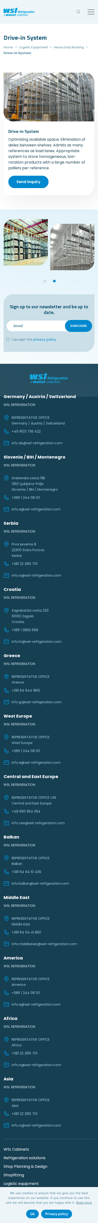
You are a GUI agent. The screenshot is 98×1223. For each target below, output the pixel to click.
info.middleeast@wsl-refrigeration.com (44, 944)
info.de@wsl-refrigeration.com (37, 443)
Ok (32, 1214)
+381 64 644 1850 (26, 690)
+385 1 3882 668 (25, 630)
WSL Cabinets (16, 1149)
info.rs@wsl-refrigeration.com (36, 575)
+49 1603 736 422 (26, 431)
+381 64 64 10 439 (26, 871)
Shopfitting (14, 1175)
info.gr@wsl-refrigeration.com (37, 702)
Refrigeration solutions (24, 1158)
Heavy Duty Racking (69, 47)
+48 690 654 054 (26, 811)
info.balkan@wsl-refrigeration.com (40, 883)
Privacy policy (56, 1214)
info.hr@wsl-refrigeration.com (37, 641)
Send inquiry (28, 182)
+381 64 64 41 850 (26, 932)
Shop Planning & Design (25, 1166)
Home (8, 47)
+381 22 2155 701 (24, 563)
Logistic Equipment (33, 47)
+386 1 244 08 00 (26, 497)
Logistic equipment (21, 1183)
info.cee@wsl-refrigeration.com (38, 823)
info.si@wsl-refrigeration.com (36, 509)
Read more (84, 1202)
